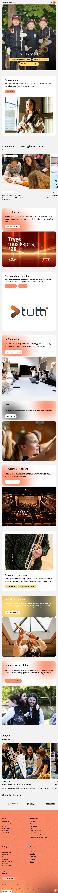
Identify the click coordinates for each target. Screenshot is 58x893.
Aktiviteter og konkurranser (38, 835)
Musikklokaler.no (7, 861)
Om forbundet (6, 824)
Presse (4, 826)
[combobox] (7, 891)
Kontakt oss (5, 821)
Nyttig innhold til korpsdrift (27, 586)
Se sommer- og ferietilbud (13, 681)
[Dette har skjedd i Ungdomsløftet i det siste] (26, 766)
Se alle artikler (6, 739)
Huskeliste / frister (35, 832)
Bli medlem (5, 830)
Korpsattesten (6, 854)
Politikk (32, 828)
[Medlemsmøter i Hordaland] (26, 177)
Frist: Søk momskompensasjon (29, 64)
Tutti (3, 850)
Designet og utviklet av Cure (35, 889)
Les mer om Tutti (10, 286)
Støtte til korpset (10, 586)
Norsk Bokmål (5, 891)
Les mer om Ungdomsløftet (13, 352)
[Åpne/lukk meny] (54, 2)
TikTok (32, 862)
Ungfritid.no (6, 859)
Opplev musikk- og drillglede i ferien (20, 59)
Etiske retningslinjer (36, 830)
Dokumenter (33, 824)
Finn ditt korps (34, 826)
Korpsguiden (9, 91)
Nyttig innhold (34, 821)
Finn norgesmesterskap (12, 481)
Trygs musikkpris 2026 (12, 226)
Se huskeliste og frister (12, 612)
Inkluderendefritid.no (8, 865)
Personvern (5, 889)
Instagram (33, 851)
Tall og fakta (5, 832)
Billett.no (5, 863)
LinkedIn (32, 854)
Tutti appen (23, 286)
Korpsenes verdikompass (40, 59)
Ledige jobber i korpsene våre (38, 837)
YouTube (32, 859)
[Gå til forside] (4, 873)
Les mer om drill (10, 416)
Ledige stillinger (7, 828)
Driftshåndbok (6, 852)
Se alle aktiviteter (7, 150)
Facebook (33, 856)
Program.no (5, 857)
